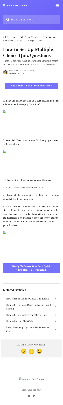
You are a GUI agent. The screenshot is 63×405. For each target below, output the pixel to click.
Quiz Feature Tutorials (29, 37)
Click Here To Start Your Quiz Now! (31, 85)
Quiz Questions (49, 37)
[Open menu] (57, 5)
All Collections (9, 37)
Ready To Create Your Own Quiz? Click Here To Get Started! (31, 268)
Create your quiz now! (31, 390)
